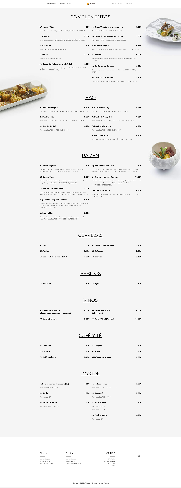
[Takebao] (90, 4)
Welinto (107, 483)
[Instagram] (138, 455)
